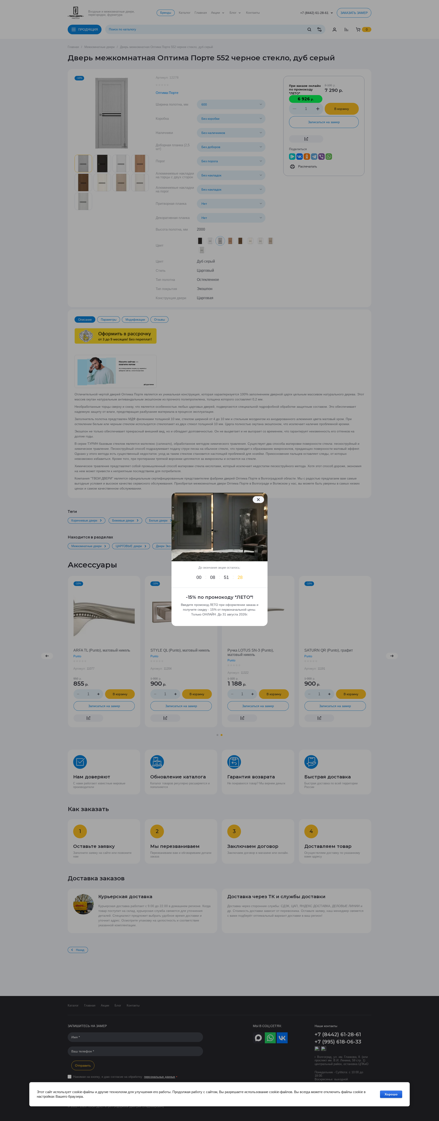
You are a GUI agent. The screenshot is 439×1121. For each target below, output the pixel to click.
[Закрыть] (258, 499)
